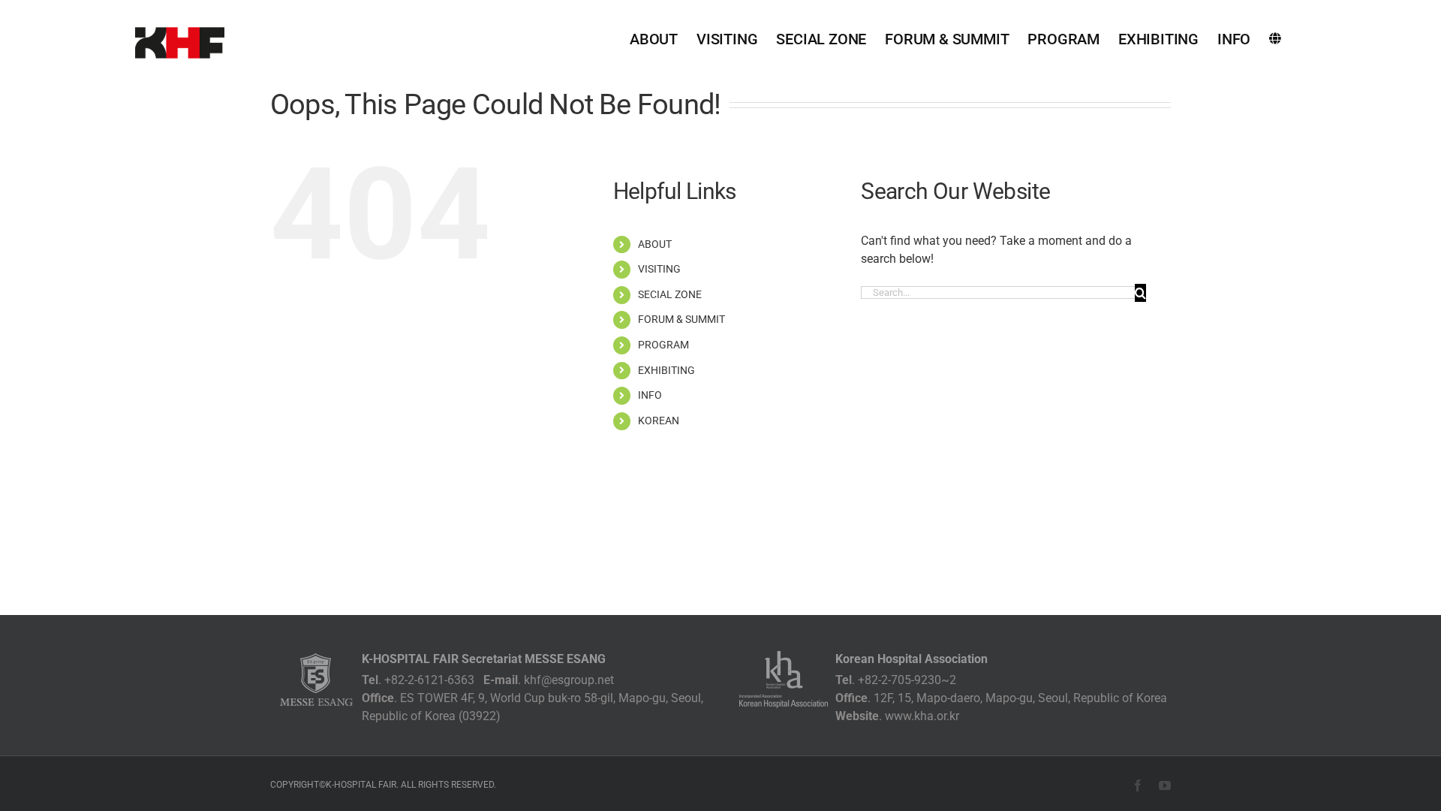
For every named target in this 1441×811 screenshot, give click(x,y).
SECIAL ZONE (670, 294)
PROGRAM (663, 345)
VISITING (659, 269)
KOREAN (658, 421)
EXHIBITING (666, 370)
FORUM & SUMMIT (681, 319)
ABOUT (655, 244)
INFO (650, 395)
